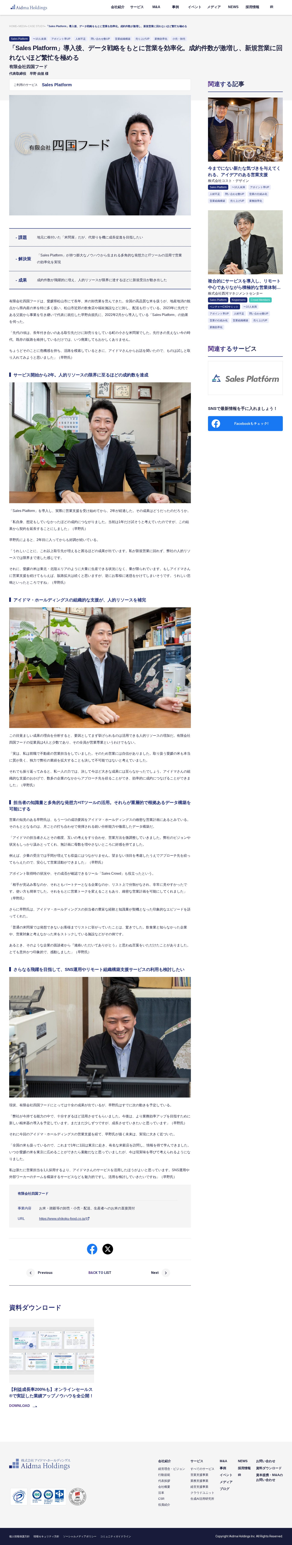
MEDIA (22, 26)
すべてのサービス (202, 1468)
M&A (156, 7)
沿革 (161, 1492)
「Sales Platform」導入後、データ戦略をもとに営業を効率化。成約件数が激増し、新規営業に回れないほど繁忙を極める (116, 26)
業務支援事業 (199, 1480)
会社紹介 (118, 7)
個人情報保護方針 (19, 1536)
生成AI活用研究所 (202, 1498)
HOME (13, 26)
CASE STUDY (36, 26)
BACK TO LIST (99, 1273)
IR (271, 7)
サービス (137, 7)
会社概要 (164, 1486)
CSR (161, 1498)
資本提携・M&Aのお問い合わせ (269, 1477)
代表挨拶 (164, 1480)
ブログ (224, 1489)
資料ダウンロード (269, 1468)
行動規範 (164, 1474)
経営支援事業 (199, 1486)
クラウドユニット (202, 1492)
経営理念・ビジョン (171, 1468)
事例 (175, 7)
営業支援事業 (199, 1474)
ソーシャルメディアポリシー (79, 1536)
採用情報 (252, 7)
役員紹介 (164, 1504)
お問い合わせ (265, 1461)
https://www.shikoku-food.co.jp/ (62, 1219)
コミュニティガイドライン (115, 1536)
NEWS (233, 7)
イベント (195, 7)
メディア (214, 7)
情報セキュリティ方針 (46, 1536)
